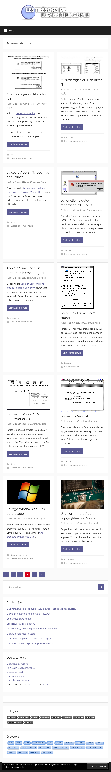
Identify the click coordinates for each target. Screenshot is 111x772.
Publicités (68, 137)
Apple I (12, 752)
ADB (50, 743)
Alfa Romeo (13, 747)
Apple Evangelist (61, 747)
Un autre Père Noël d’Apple (21, 633)
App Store (47, 752)
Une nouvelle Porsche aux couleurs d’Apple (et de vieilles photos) (41, 608)
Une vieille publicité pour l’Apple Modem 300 (30, 643)
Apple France (94, 748)
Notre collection (15, 676)
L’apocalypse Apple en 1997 (21, 623)
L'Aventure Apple (38, 182)
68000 (19, 743)
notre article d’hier (25, 113)
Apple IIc (35, 752)
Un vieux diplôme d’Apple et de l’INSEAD (28, 613)
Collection (69, 559)
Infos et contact (15, 672)
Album (99, 743)
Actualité (14, 318)
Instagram (28, 684)
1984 (10, 743)
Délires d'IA (79, 717)
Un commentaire (72, 367)
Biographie (45, 717)
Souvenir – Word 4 (74, 416)
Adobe (59, 743)
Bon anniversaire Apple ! (19, 618)
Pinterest (46, 684)
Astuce (34, 717)
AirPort (80, 743)
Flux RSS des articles (18, 680)
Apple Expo (77, 748)
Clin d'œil (56, 717)
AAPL (27, 743)
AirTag (90, 743)
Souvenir (14, 154)
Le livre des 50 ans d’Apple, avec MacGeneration (32, 628)
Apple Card (44, 747)
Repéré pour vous (18, 555)
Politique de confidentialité (14, 767)
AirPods (69, 743)
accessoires (39, 743)
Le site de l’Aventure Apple (21, 667)
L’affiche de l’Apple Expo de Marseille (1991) (29, 638)
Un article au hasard (17, 663)
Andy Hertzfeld (29, 747)
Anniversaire (23, 717)
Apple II (23, 752)
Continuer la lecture (18, 144)
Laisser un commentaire (21, 158)
